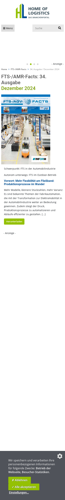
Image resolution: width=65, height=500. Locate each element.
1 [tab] (27, 64)
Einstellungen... (19, 492)
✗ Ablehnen (19, 480)
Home (4, 69)
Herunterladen (14, 221)
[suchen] (59, 28)
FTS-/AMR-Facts (18, 69)
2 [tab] (31, 64)
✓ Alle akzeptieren (24, 487)
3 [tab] (34, 64)
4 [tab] (38, 64)
